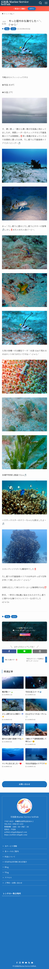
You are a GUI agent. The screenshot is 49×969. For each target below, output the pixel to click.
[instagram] (20, 963)
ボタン (31, 8)
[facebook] (17, 963)
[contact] (32, 963)
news (13, 29)
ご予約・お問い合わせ (13, 883)
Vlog (7, 872)
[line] (23, 963)
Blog (6, 29)
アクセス (8, 877)
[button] (9, 651)
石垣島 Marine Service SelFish (15, 3)
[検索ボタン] (40, 3)
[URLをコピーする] (40, 651)
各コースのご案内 (12, 851)
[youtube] (26, 963)
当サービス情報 (11, 846)
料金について (10, 856)
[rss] (29, 963)
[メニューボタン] (46, 3)
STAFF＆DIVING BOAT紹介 (16, 862)
